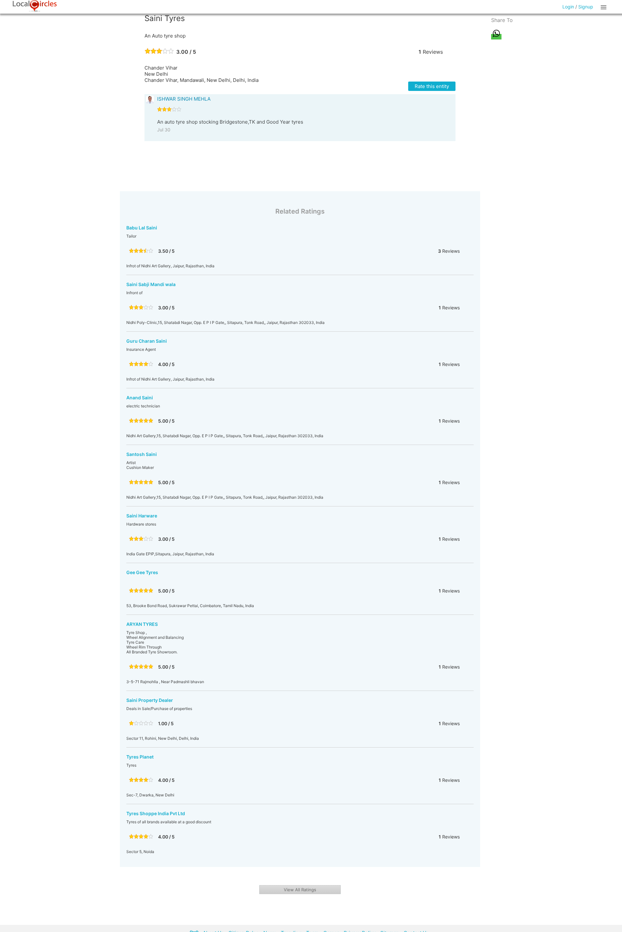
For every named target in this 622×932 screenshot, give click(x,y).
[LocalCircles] (34, 6)
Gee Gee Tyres (142, 572)
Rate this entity (432, 86)
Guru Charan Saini (146, 341)
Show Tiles (604, 7)
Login (568, 6)
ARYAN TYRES (142, 624)
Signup (585, 6)
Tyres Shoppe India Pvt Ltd (155, 813)
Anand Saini (139, 397)
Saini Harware (141, 515)
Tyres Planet (140, 757)
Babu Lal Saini (141, 227)
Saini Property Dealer (149, 700)
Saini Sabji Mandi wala (151, 284)
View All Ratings (300, 889)
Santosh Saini (141, 454)
